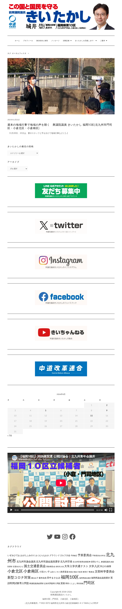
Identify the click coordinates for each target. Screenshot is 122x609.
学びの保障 (105, 566)
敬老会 (91, 572)
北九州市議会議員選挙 (48, 561)
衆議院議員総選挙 (36, 583)
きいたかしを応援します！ (85, 41)
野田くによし (70, 583)
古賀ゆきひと (18, 566)
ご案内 (103, 41)
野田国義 (80, 583)
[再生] (11, 509)
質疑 (63, 583)
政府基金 (64, 571)
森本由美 (43, 578)
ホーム (17, 41)
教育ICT (86, 572)
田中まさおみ (53, 577)
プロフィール (28, 41)
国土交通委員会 (35, 566)
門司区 (89, 582)
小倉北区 (15, 571)
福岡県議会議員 (85, 578)
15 (91, 415)
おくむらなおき (42, 555)
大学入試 (94, 566)
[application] (61, 483)
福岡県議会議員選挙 (100, 577)
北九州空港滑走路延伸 (81, 562)
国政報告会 (50, 566)
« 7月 (9, 435)
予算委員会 (85, 555)
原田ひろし (96, 561)
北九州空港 (66, 561)
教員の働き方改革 (75, 572)
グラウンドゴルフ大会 (59, 555)
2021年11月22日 (13, 120)
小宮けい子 (44, 572)
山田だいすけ (55, 572)
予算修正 (74, 555)
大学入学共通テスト (76, 566)
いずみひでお (13, 555)
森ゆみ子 (34, 578)
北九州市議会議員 (26, 561)
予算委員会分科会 (98, 555)
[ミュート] (105, 509)
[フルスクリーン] (110, 509)
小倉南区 (31, 571)
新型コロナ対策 (19, 577)
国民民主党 (60, 566)
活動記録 (66, 41)
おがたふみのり (27, 555)
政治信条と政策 (42, 41)
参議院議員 (105, 562)
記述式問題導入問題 (52, 583)
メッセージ (55, 41)
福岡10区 (70, 576)
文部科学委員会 (105, 571)
